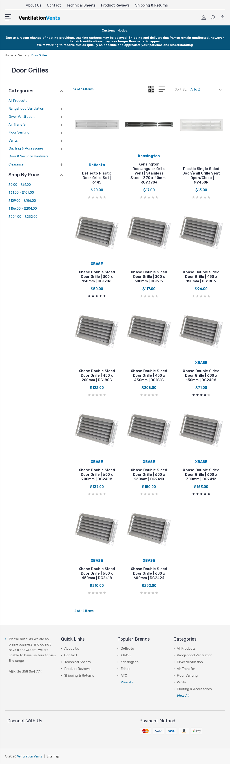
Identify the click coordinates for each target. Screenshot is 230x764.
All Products (18, 101)
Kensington (130, 662)
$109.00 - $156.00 (22, 201)
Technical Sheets (80, 5)
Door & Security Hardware (29, 156)
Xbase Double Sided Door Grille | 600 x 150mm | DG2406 (201, 375)
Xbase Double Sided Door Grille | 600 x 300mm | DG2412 (201, 474)
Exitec (125, 669)
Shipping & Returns (151, 5)
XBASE (126, 655)
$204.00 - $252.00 (23, 217)
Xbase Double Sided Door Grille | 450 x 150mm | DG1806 (201, 276)
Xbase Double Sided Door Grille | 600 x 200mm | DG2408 (97, 474)
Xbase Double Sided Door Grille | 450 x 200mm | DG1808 (97, 375)
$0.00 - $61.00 (20, 185)
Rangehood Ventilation (26, 109)
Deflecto (127, 648)
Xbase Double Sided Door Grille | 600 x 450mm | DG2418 (97, 573)
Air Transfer (18, 124)
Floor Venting (19, 132)
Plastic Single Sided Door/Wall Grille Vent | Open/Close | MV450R (201, 175)
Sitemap (52, 756)
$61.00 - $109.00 (21, 192)
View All (127, 682)
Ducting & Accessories (26, 148)
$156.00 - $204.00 (23, 208)
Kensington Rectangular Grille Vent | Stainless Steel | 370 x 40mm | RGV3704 (148, 173)
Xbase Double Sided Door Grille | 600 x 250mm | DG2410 (149, 474)
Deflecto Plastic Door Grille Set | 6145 (97, 177)
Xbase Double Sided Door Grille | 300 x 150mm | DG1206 (97, 276)
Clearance (16, 164)
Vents (13, 140)
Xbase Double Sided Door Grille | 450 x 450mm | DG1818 (149, 375)
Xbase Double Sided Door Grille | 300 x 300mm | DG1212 (149, 276)
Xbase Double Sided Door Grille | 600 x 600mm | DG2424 (149, 573)
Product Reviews (115, 5)
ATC (124, 675)
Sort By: (181, 89)
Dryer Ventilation (22, 117)
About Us (33, 5)
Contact (54, 5)
